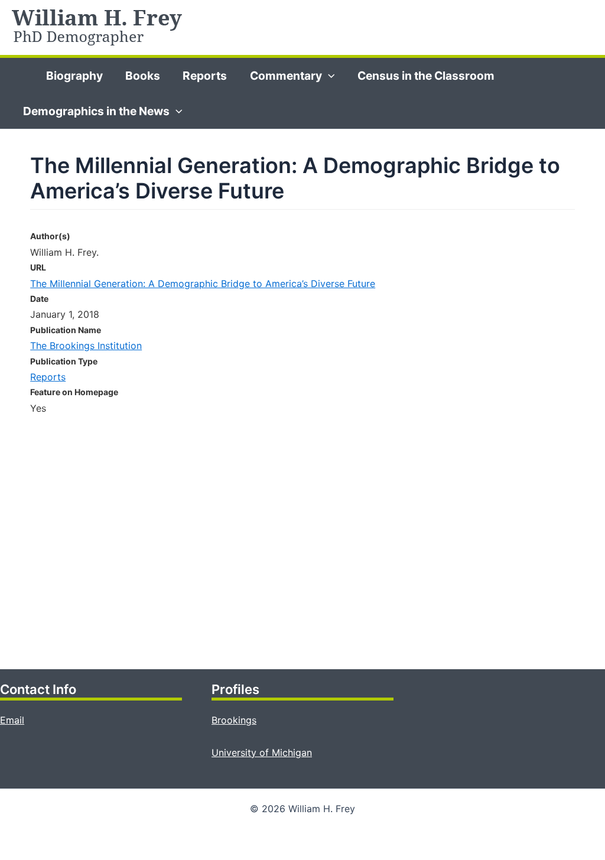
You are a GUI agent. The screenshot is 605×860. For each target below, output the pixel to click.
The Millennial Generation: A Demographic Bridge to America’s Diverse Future (202, 283)
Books (142, 76)
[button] (328, 75)
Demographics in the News (96, 111)
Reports (205, 76)
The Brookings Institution (86, 345)
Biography (74, 76)
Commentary (286, 76)
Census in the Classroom (426, 76)
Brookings (234, 720)
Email (12, 720)
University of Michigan (262, 752)
